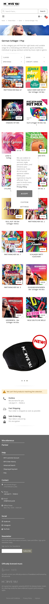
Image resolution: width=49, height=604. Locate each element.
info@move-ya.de (9, 501)
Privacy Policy (22, 187)
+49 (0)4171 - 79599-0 (11, 494)
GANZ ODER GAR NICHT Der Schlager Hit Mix (36, 91)
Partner (5, 445)
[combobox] (20, 11)
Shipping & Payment (10, 469)
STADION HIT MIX (12, 123)
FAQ (5, 473)
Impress (37, 598)
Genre (20, 20)
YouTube (6, 529)
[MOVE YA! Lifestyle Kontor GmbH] (10, 4)
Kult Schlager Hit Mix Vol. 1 (36, 124)
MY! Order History (10, 462)
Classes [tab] (6, 57)
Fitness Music (11, 20)
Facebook (7, 521)
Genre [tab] (28, 57)
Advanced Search (9, 465)
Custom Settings (24, 202)
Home (3, 20)
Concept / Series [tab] (32, 62)
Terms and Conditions (13, 598)
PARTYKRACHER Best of (12, 90)
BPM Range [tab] (7, 62)
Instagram (7, 525)
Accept (24, 194)
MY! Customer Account (11, 458)
